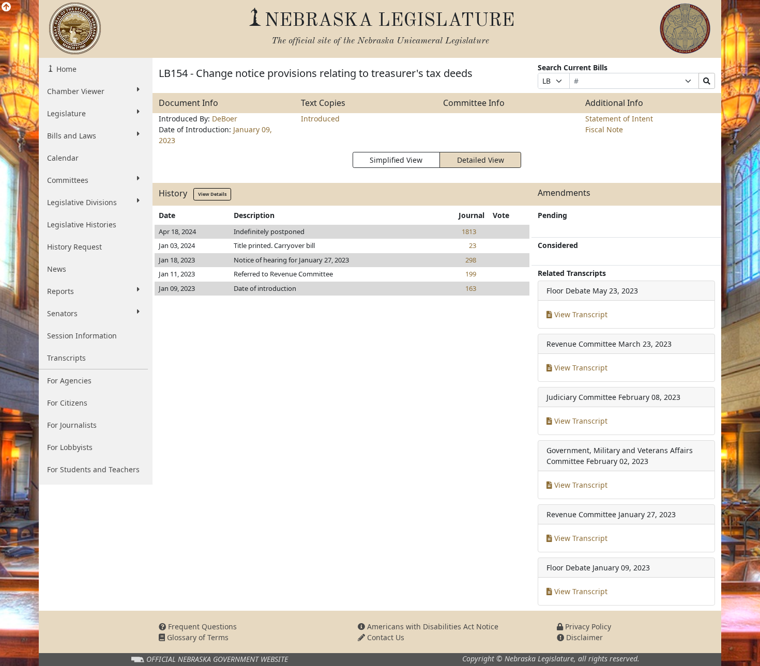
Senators (62, 313)
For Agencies (69, 380)
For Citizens (67, 403)
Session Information (82, 335)
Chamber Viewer (75, 91)
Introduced (320, 118)
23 (472, 245)
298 (470, 260)
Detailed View (480, 160)
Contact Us (384, 637)
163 (470, 288)
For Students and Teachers (93, 469)
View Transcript (579, 314)
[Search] (706, 81)
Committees (67, 180)
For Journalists (72, 425)
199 (470, 273)
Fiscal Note (604, 129)
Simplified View (396, 160)
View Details (212, 194)
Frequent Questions (201, 626)
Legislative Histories (81, 224)
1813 (469, 231)
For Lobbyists (70, 447)
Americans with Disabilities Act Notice (431, 626)
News (56, 269)
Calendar (63, 158)
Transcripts (66, 358)
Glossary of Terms (197, 637)
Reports (60, 291)
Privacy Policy (587, 626)
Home (65, 69)
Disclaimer (583, 637)
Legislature (66, 113)
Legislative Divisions (82, 202)
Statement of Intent (619, 118)
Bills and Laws (71, 136)
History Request (74, 247)
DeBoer (224, 118)
